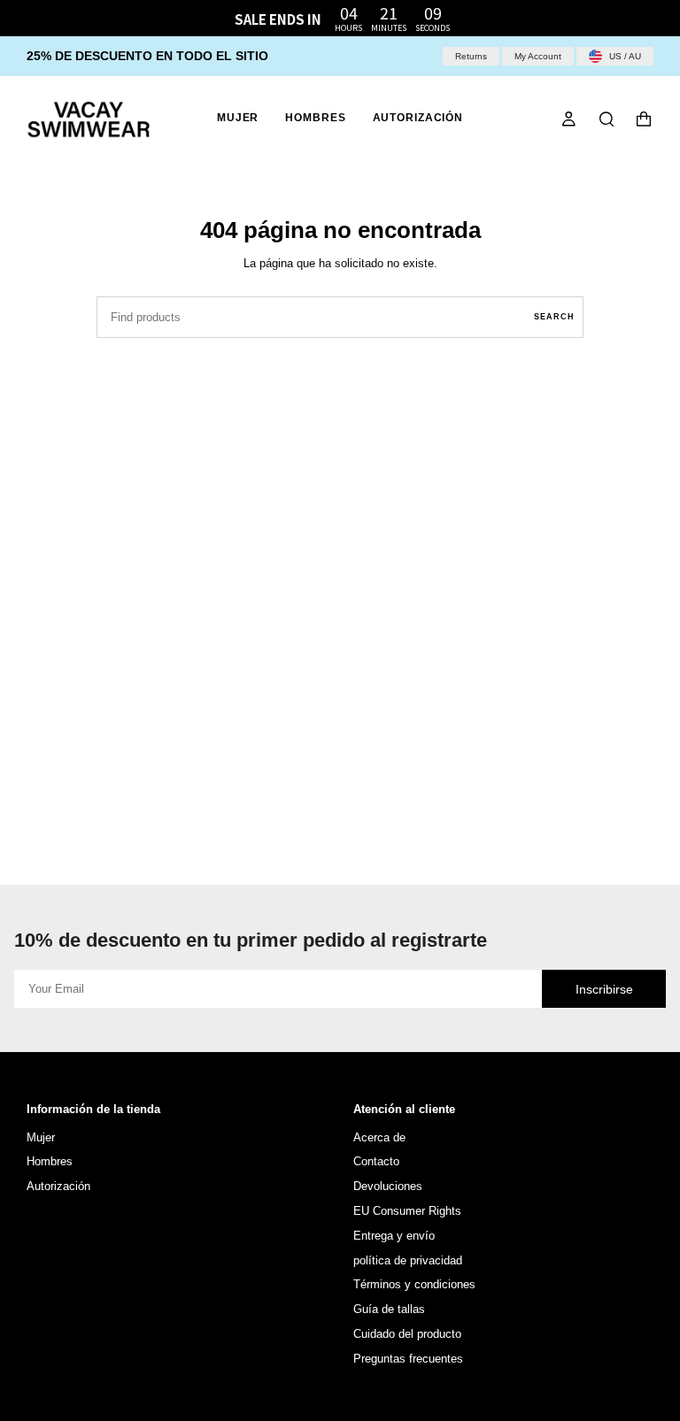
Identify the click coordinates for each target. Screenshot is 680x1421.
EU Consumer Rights (407, 1210)
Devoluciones (387, 1186)
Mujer (41, 1137)
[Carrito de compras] (643, 119)
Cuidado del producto (407, 1333)
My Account (537, 56)
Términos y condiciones (414, 1284)
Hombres (50, 1161)
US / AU (624, 56)
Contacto (376, 1161)
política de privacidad (407, 1260)
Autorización (58, 1186)
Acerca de (379, 1137)
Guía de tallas (389, 1309)
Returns (471, 56)
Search (554, 316)
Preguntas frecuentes (408, 1358)
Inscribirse (604, 989)
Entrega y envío (394, 1235)
